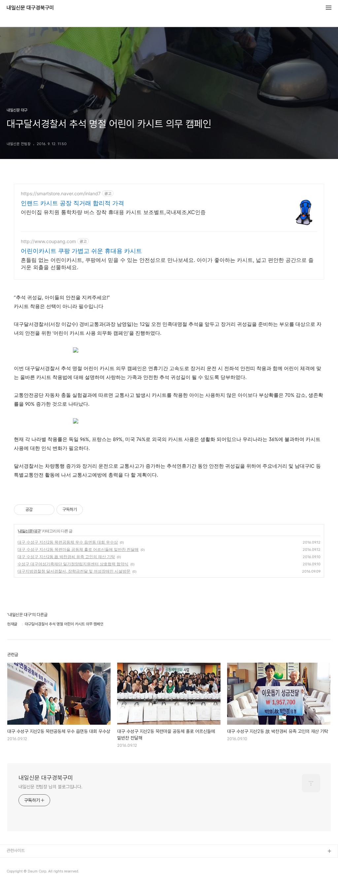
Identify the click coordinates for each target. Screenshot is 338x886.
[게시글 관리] (47, 510)
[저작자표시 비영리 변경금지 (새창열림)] (92, 509)
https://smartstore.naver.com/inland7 (61, 193)
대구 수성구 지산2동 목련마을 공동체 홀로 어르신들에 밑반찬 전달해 (78, 549)
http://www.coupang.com (48, 241)
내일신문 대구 (29, 530)
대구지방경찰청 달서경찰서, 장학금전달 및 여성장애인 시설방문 (73, 571)
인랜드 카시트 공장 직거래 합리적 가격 (72, 203)
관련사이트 (16, 850)
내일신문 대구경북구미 (30, 8)
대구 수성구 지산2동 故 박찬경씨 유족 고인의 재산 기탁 (66, 556)
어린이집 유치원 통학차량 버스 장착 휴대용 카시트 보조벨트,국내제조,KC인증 (113, 212)
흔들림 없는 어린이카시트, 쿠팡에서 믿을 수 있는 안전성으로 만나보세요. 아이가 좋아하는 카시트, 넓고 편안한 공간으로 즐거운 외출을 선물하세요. (167, 263)
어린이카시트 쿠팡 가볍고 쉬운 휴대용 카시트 (81, 250)
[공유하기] (39, 510)
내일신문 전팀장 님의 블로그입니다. (50, 786)
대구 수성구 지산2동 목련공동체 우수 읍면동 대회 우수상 (67, 542)
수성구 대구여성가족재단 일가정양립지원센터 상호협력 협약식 (72, 563)
